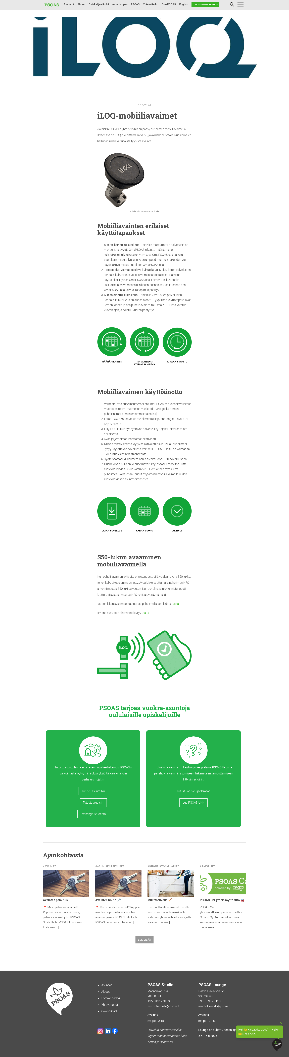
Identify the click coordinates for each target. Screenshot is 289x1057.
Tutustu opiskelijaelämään (193, 791)
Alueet (81, 4)
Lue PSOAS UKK (193, 802)
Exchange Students (93, 814)
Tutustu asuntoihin (93, 791)
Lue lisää (144, 939)
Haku (232, 4)
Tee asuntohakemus (205, 4)
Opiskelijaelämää (99, 4)
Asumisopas (120, 4)
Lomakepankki (110, 998)
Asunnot (69, 4)
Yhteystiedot (150, 4)
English (183, 4)
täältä (175, 603)
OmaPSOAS (169, 4)
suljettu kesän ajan (225, 1030)
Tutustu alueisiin (93, 802)
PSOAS (135, 4)
